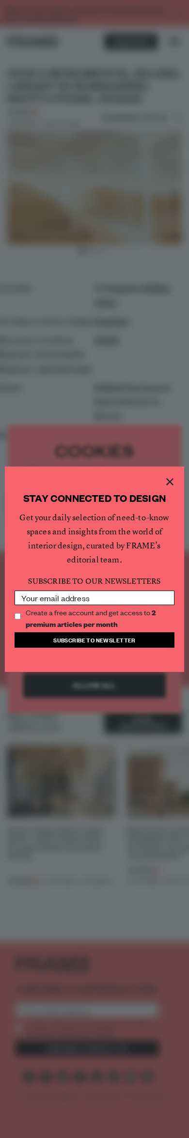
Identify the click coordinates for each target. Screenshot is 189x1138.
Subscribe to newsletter (94, 639)
